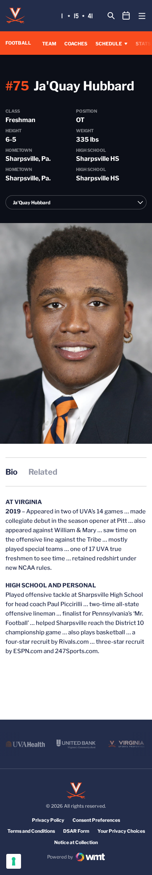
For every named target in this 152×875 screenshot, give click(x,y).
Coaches (75, 44)
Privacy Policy (48, 820)
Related (42, 472)
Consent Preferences (96, 820)
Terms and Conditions (31, 831)
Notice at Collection (76, 842)
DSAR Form (76, 831)
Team (49, 44)
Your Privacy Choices (121, 831)
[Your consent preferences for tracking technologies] (13, 861)
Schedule (108, 44)
